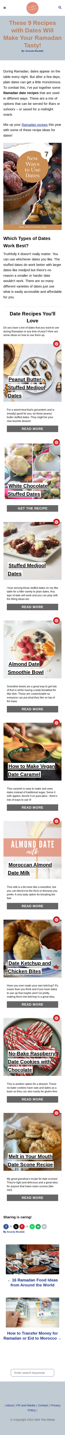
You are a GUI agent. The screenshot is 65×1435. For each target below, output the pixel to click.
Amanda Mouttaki (35, 51)
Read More (32, 429)
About (10, 1405)
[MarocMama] (32, 8)
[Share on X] (16, 1226)
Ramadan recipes (35, 124)
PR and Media (25, 1405)
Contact (43, 1405)
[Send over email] (39, 1226)
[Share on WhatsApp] (33, 1226)
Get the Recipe (33, 508)
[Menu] (5, 7)
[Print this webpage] (45, 1226)
